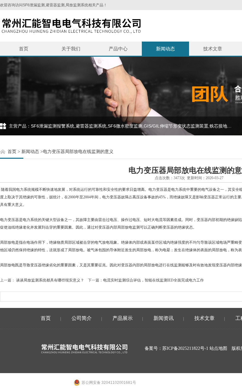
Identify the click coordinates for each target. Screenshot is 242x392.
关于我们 (70, 48)
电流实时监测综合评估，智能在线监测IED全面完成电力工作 (153, 280)
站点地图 (218, 348)
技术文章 (212, 48)
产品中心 (118, 48)
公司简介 (82, 318)
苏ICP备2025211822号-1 (185, 348)
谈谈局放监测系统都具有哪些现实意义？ (49, 280)
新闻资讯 (163, 318)
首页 (23, 48)
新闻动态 (165, 48)
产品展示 (122, 318)
